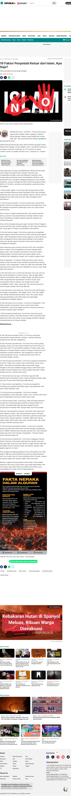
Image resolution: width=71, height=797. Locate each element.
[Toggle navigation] (2, 3)
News (1, 761)
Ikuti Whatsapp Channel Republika (24, 561)
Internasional (3, 763)
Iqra (14, 759)
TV (1, 768)
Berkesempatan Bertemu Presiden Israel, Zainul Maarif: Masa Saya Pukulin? (38, 163)
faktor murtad (22, 571)
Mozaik (24, 40)
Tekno (14, 763)
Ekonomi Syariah (14, 36)
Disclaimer (3, 778)
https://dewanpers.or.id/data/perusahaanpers (14, 788)
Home (1, 59)
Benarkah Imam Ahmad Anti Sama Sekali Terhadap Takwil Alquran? (6, 163)
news (44, 36)
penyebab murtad (11, 571)
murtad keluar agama (34, 571)
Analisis (15, 761)
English (27, 766)
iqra (38, 36)
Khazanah (2, 759)
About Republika (4, 776)
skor (24, 36)
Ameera (2, 756)
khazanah (31, 36)
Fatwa (19, 40)
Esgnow (2, 766)
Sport (26, 761)
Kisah (14, 40)
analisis (51, 36)
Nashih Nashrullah (8, 74)
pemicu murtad (4, 575)
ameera (3, 36)
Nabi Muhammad (6, 40)
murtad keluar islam (47, 571)
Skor (26, 756)
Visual (14, 766)
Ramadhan (16, 768)
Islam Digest (8, 59)
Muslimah (30, 40)
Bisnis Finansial (62, 36)
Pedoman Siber (29, 776)
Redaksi (15, 776)
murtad (41, 139)
